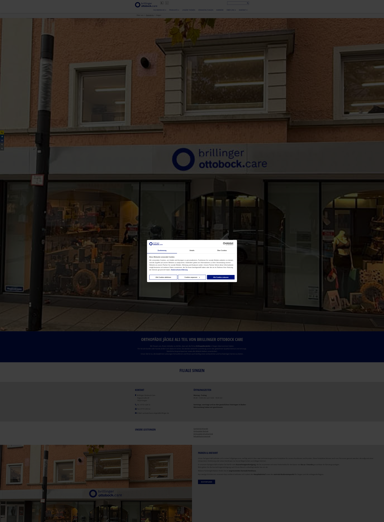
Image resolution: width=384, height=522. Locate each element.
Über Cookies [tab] (222, 250)
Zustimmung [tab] (162, 250)
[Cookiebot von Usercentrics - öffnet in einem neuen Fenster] (226, 243)
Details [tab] (192, 250)
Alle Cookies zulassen (220, 277)
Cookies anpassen (190, 277)
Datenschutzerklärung (179, 270)
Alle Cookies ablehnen (163, 277)
